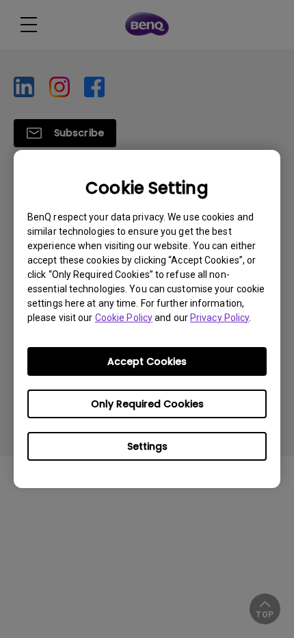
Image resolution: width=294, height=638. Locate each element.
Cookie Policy (123, 317)
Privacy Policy (219, 317)
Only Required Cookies (147, 404)
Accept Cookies (147, 361)
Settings (147, 446)
